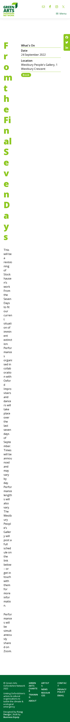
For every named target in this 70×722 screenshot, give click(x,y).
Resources (45, 694)
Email (60, 695)
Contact (62, 684)
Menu (63, 13)
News (44, 689)
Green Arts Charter (33, 687)
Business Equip (11, 717)
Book (26, 74)
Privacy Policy (61, 691)
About (33, 700)
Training (33, 696)
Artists (45, 684)
